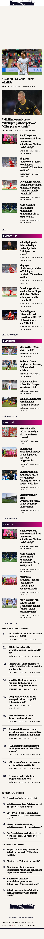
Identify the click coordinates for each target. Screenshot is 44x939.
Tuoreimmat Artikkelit (13, 793)
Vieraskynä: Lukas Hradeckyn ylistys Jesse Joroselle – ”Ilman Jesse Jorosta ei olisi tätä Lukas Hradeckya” (30, 479)
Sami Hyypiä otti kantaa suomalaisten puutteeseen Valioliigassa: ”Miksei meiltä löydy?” (30, 141)
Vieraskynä (8, 422)
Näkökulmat (9, 341)
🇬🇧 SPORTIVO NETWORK (19, 925)
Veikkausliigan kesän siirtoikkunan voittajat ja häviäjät (30, 401)
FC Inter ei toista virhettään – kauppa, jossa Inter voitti (30, 384)
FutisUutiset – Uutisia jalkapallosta (21, 917)
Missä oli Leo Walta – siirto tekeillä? (18, 80)
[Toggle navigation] (40, 3)
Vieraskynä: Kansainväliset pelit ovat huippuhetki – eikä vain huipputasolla (30, 454)
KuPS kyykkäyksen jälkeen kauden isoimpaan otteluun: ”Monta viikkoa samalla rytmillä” (30, 606)
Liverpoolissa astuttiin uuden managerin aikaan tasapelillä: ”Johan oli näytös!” (23, 699)
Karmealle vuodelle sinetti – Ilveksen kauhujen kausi (22, 717)
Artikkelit (8, 524)
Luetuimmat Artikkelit (13, 844)
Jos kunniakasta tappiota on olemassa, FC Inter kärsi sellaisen (31, 366)
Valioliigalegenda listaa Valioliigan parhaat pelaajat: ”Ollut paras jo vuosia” (19, 123)
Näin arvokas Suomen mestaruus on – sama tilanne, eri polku (24, 763)
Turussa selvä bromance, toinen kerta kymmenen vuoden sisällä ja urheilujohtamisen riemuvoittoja (25, 732)
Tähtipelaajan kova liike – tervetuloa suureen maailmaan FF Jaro (24, 650)
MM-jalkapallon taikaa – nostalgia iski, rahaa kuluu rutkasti (29, 433)
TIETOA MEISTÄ (6, 925)
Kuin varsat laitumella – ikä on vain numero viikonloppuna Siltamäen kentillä (29, 582)
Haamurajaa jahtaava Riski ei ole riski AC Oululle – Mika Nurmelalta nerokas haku (25, 666)
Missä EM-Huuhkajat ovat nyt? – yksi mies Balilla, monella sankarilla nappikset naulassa (23, 683)
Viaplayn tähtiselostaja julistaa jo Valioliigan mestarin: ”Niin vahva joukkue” (31, 164)
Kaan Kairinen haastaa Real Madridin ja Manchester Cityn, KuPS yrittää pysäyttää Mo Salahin (30, 212)
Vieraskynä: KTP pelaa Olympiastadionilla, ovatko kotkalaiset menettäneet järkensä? (30, 502)
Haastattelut (10, 236)
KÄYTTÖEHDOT (31, 925)
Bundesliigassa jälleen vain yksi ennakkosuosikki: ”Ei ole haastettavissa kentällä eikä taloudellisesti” (30, 319)
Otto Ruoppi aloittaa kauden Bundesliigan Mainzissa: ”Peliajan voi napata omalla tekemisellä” (30, 187)
